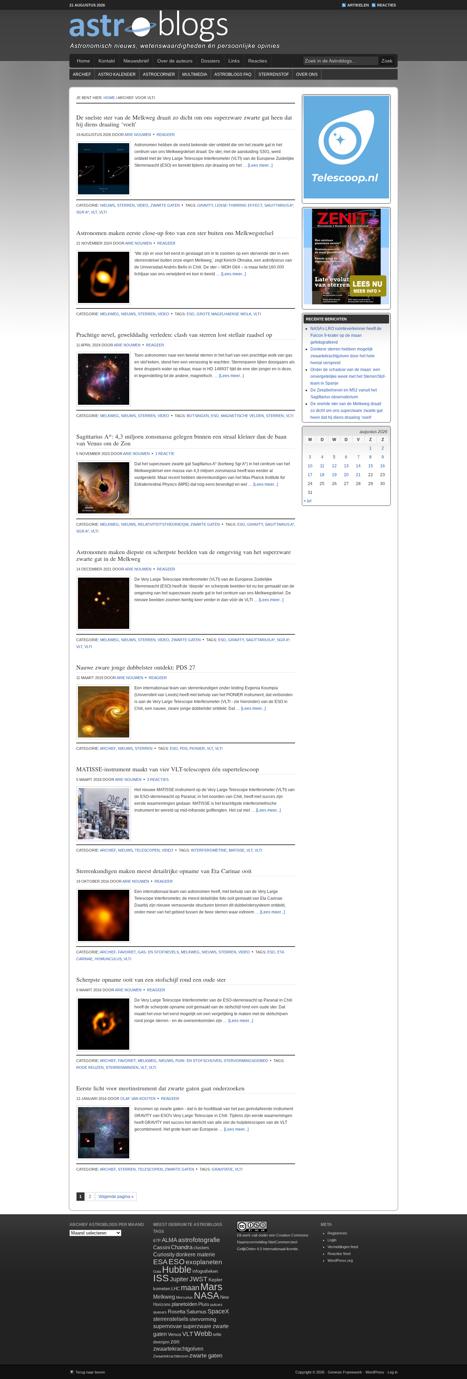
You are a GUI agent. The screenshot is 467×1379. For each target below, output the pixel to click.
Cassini (161, 1247)
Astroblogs (233, 32)
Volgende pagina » (116, 1196)
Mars (211, 1286)
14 (358, 466)
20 (346, 474)
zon (175, 1341)
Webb (203, 1333)
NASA (206, 1296)
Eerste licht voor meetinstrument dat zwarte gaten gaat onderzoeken (160, 1088)
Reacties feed (339, 1254)
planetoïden (184, 1304)
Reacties (386, 5)
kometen (161, 1288)
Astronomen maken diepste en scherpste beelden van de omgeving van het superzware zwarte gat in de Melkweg (183, 555)
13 (346, 466)
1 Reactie (164, 454)
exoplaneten (204, 1262)
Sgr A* (82, 212)
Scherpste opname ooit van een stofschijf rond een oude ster (151, 979)
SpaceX (218, 1311)
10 (310, 466)
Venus (174, 1334)
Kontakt (106, 61)
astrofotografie (199, 1239)
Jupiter (179, 1279)
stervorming (202, 1319)
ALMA (169, 1240)
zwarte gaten (165, 205)
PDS (183, 748)
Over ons (307, 74)
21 (358, 474)
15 (370, 466)
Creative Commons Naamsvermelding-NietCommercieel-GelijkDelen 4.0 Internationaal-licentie (272, 1242)
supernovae (167, 1326)
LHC (175, 1288)
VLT (94, 212)
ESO (191, 314)
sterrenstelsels (170, 1319)
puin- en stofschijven (198, 1061)
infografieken (205, 1271)
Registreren (337, 1233)
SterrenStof (273, 74)
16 (382, 466)
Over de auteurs (174, 61)
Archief (82, 74)
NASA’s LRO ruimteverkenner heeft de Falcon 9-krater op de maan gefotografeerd (346, 335)
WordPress (374, 1372)
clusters (201, 1247)
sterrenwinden (122, 1067)
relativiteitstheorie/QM (163, 524)
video (142, 205)
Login (332, 1240)
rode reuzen (90, 1067)
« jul (307, 500)
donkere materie (195, 1254)
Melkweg (109, 314)
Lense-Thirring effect (238, 205)
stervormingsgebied (246, 1061)
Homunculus (108, 959)
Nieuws (107, 205)
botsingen (198, 416)
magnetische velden (242, 416)
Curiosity (164, 1254)
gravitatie (222, 1169)
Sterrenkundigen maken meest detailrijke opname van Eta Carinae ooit (164, 871)
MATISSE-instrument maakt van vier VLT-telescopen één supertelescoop (167, 769)
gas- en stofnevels (158, 952)
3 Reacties (158, 779)
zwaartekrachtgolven (178, 1349)
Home (83, 61)
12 (334, 466)
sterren (126, 205)
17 (310, 474)
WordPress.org (340, 1260)
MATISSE (236, 850)
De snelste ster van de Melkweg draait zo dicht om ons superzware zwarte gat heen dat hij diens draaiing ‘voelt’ (184, 120)
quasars (160, 1312)
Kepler (216, 1279)
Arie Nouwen (137, 135)
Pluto (203, 1304)
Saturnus (196, 1311)
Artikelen (358, 5)
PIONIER (197, 748)
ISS (161, 1278)
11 (322, 466)
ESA (160, 1262)
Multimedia (194, 74)
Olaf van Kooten (138, 1099)
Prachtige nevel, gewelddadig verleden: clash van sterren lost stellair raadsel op (174, 334)
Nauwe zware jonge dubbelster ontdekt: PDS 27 (135, 667)
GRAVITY (205, 205)
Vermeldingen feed (343, 1247)
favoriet (127, 952)
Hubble (176, 1269)
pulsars (216, 1304)
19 (334, 474)
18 (322, 474)
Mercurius (184, 1297)
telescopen (147, 850)
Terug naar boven (90, 1372)
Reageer (166, 135)
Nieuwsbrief (136, 61)
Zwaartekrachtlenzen (170, 1356)
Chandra (181, 1247)
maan (190, 1287)
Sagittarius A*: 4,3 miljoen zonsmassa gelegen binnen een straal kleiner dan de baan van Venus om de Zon (181, 439)
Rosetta (176, 1311)
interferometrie (209, 850)
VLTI (103, 212)
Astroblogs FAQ (232, 74)
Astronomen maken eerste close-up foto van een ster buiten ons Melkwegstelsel (174, 233)
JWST (198, 1279)
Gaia (157, 1271)
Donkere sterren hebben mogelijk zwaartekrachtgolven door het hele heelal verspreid (342, 356)
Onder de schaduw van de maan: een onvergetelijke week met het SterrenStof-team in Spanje (348, 376)
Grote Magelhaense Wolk (224, 314)
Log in (393, 1372)
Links (234, 61)
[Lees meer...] (260, 165)
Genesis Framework (345, 1372)
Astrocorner (159, 74)
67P (157, 1240)
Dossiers (210, 61)
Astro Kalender (117, 74)
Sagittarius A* (278, 205)
